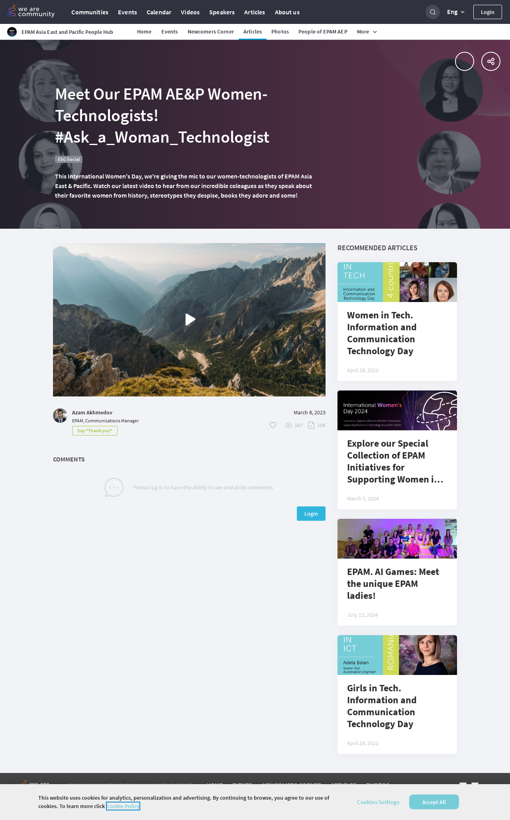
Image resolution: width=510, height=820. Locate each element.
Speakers (222, 12)
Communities (89, 12)
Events (127, 12)
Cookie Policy (123, 806)
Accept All (434, 802)
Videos (190, 12)
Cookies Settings (378, 802)
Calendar (159, 12)
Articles (254, 12)
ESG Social (69, 159)
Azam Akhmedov (92, 412)
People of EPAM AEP (322, 31)
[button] (456, 12)
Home (144, 31)
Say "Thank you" (94, 431)
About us (287, 12)
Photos (280, 31)
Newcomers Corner (211, 31)
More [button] (363, 31)
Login (487, 12)
